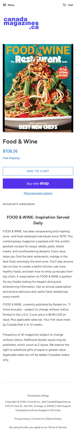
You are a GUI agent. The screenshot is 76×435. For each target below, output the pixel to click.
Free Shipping (11, 158)
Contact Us (38, 418)
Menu (10, 5)
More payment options (38, 193)
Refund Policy (54, 418)
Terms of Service (57, 427)
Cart (70, 5)
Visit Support (63, 405)
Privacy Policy (22, 418)
